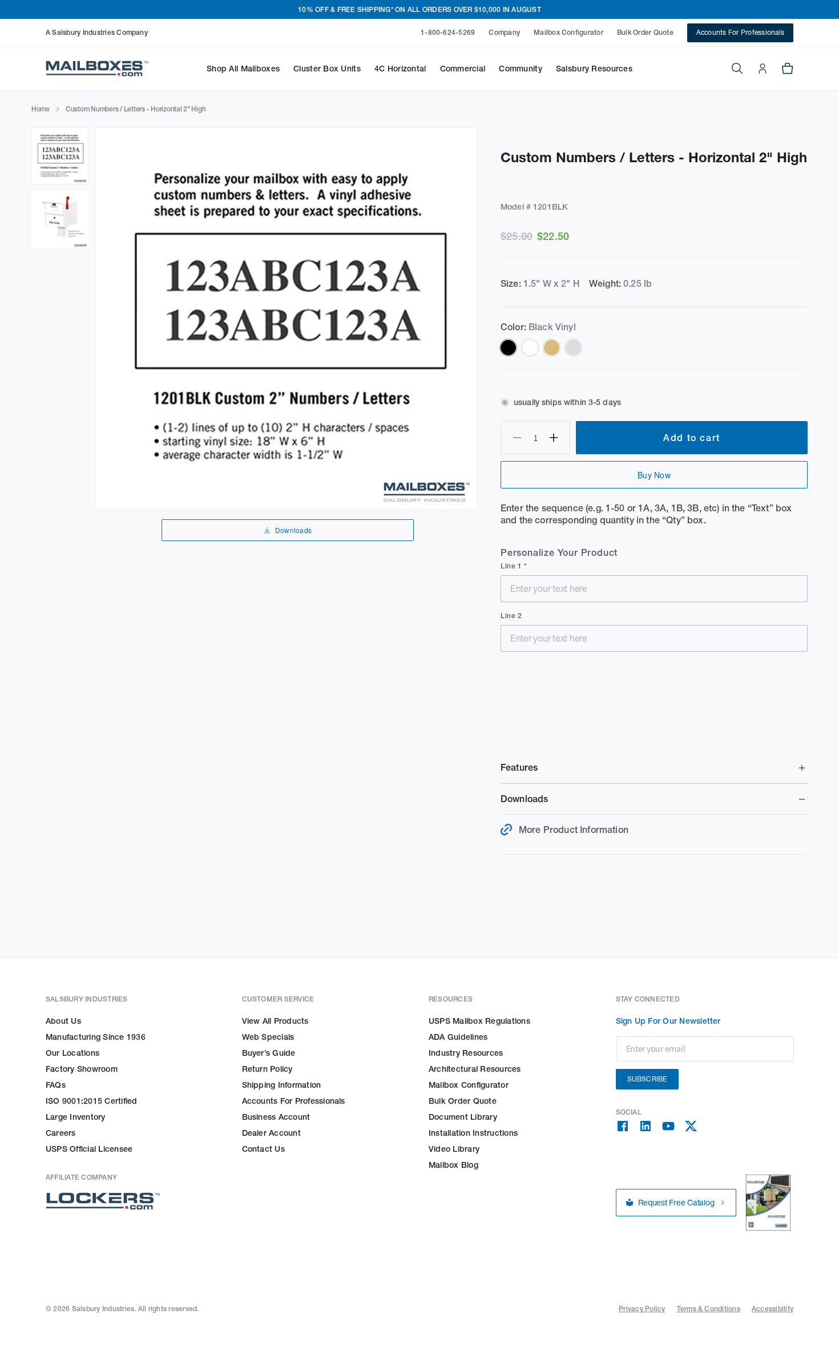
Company (504, 32)
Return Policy (267, 1069)
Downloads (293, 530)
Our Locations (72, 1053)
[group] (286, 318)
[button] (243, 68)
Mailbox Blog (453, 1165)
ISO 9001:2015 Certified (92, 1101)
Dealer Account (271, 1133)
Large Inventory (76, 1117)
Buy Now (654, 474)
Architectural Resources (475, 1069)
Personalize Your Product (559, 552)
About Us (63, 1021)
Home (40, 109)
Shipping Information (281, 1085)
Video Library (454, 1149)
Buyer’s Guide (269, 1053)
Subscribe (647, 1079)
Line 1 (512, 566)
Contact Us (263, 1149)
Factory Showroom (82, 1069)
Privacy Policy (642, 1308)
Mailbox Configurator (568, 32)
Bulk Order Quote (645, 32)
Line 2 (511, 615)
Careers (61, 1133)
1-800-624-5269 (448, 32)
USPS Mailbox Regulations (479, 1021)
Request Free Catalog (676, 1202)
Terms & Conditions (708, 1308)
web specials (268, 1037)
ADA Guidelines (458, 1037)
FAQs (56, 1085)
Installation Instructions (473, 1133)
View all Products (275, 1021)
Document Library (463, 1117)
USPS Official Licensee (89, 1149)
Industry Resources (466, 1053)
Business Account (276, 1117)
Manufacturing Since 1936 (96, 1037)
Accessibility (772, 1308)
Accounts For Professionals (740, 32)
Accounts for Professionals (293, 1101)
